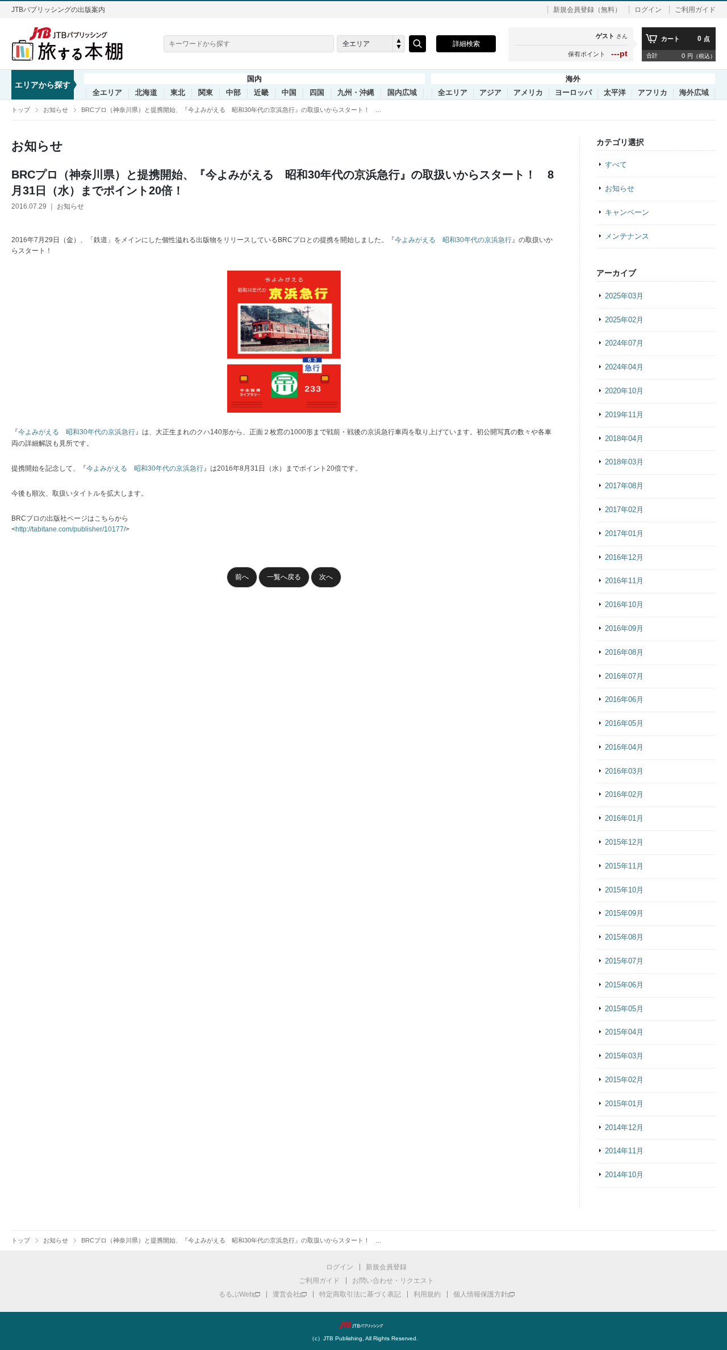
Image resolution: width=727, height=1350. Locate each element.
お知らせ (55, 109)
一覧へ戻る (284, 577)
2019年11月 (624, 414)
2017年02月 (624, 509)
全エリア (107, 93)
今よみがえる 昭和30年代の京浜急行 (453, 240)
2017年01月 (624, 533)
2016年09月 (624, 628)
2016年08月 (624, 652)
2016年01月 (624, 818)
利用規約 (427, 1294)
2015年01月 (624, 1103)
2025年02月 (624, 319)
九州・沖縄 (355, 93)
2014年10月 (624, 1174)
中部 (233, 93)
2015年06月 (624, 985)
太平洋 (615, 93)
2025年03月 (624, 296)
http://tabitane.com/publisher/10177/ (70, 529)
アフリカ (652, 93)
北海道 (146, 93)
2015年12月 (624, 842)
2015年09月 (624, 913)
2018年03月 (624, 462)
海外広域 (694, 93)
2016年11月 (624, 580)
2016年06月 (624, 699)
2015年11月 (624, 866)
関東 (205, 93)
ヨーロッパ (573, 93)
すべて (616, 164)
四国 (317, 93)
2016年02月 (624, 794)
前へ (242, 577)
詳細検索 (466, 44)
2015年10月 (624, 890)
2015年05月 (624, 1008)
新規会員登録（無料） (587, 10)
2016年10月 (624, 604)
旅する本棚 (73, 44)
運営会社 (286, 1294)
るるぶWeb (236, 1294)
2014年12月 (624, 1127)
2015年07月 (624, 961)
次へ (326, 577)
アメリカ (528, 93)
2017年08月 (624, 485)
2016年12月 (624, 557)
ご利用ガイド (695, 10)
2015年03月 (624, 1056)
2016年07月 (624, 676)
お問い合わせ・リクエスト (393, 1281)
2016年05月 (624, 723)
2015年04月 (624, 1032)
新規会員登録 (386, 1267)
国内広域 (402, 93)
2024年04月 (624, 367)
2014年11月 (624, 1151)
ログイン (648, 10)
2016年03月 (624, 771)
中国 (289, 93)
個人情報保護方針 (480, 1294)
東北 (177, 93)
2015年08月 (624, 937)
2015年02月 (624, 1079)
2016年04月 (624, 747)
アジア (490, 93)
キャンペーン (627, 212)
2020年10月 (624, 391)
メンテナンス (627, 236)
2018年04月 (624, 438)
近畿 (261, 93)
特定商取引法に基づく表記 (360, 1294)
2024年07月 (624, 343)
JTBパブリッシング (363, 1325)
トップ (20, 109)
